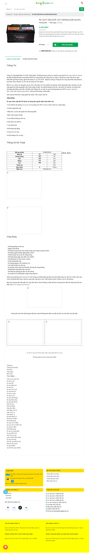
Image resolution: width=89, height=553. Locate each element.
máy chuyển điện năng (14, 437)
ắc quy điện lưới (12, 433)
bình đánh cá (11, 414)
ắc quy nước (11, 381)
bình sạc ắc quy (11, 435)
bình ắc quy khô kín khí (14, 441)
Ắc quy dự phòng (27, 105)
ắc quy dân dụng (12, 402)
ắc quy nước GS (12, 389)
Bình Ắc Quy (68, 75)
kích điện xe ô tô (12, 410)
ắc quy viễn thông (12, 397)
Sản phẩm (8, 498)
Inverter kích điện (27, 277)
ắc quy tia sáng (11, 439)
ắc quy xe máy (11, 393)
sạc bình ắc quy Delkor (14, 448)
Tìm (81, 9)
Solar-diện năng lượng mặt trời (19, 91)
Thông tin (10, 365)
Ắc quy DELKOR (39, 79)
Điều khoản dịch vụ (52, 481)
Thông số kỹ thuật (12, 367)
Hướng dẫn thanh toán (53, 476)
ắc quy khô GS (11, 391)
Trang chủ (8, 493)
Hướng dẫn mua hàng (53, 474)
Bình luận (10, 374)
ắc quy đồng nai (12, 385)
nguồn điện (30, 85)
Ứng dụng (10, 371)
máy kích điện (11, 408)
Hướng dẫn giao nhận (53, 478)
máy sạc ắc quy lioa (13, 379)
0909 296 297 (46, 51)
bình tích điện (11, 406)
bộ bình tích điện (12, 418)
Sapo (51, 548)
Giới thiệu (8, 495)
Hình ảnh (9, 369)
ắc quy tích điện (11, 427)
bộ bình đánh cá (12, 416)
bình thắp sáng (11, 420)
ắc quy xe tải (11, 395)
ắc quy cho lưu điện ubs (14, 425)
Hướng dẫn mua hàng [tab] (30, 59)
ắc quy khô (10, 383)
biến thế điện (15, 132)
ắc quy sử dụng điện (13, 431)
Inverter (45, 105)
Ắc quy (12, 85)
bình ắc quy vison (12, 443)
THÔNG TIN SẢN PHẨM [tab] (13, 59)
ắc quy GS (10, 387)
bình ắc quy (10, 404)
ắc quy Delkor (11, 445)
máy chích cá (11, 412)
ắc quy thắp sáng (12, 400)
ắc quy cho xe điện (12, 423)
